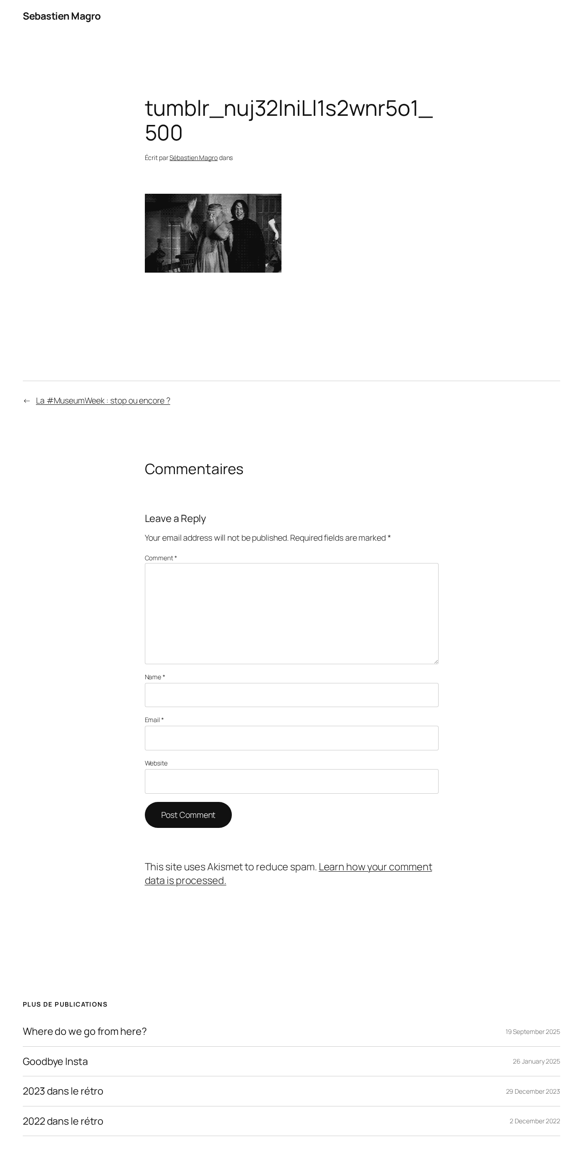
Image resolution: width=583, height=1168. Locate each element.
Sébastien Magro (193, 157)
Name (155, 676)
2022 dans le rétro (63, 1121)
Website (156, 763)
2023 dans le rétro (63, 1090)
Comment (161, 557)
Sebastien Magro (62, 16)
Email (154, 719)
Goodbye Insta (55, 1061)
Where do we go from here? (85, 1031)
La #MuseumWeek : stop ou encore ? (103, 400)
